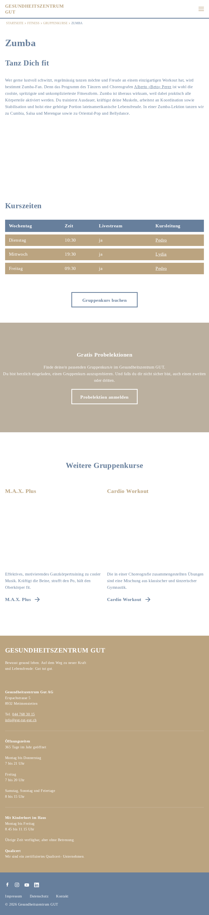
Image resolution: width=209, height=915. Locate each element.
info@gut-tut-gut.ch (20, 720)
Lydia (160, 254)
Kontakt (62, 896)
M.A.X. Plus (20, 491)
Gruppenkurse (55, 23)
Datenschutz (39, 896)
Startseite (14, 23)
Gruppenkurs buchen (104, 300)
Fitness (33, 23)
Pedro (161, 240)
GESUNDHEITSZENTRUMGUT (34, 9)
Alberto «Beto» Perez (153, 87)
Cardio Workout (128, 491)
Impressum (13, 896)
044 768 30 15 (23, 714)
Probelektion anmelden (104, 397)
